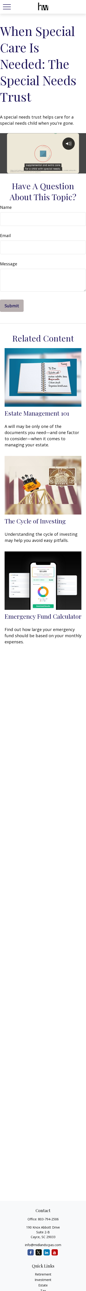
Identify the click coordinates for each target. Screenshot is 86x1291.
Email (5, 235)
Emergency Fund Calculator (43, 616)
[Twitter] (39, 1252)
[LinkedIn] (47, 1252)
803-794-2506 (48, 1219)
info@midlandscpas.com (43, 1245)
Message (8, 263)
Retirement (43, 1274)
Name (6, 207)
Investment (43, 1280)
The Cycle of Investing (35, 521)
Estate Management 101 (37, 413)
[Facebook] (31, 1252)
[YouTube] (55, 1252)
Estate (43, 1285)
